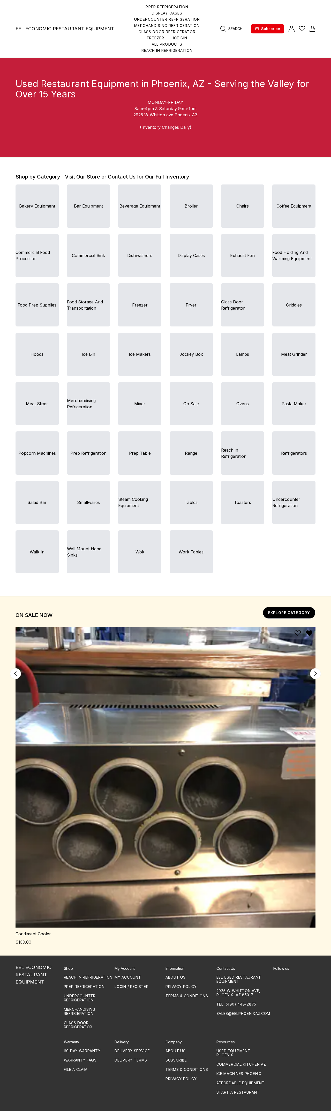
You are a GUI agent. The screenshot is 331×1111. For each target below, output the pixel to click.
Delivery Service (132, 1051)
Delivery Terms (131, 1060)
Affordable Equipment (240, 1083)
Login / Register (131, 986)
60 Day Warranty (82, 1051)
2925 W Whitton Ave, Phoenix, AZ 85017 (238, 992)
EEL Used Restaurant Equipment (238, 979)
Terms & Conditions (187, 996)
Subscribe (270, 28)
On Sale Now (34, 615)
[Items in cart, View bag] (312, 29)
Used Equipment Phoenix (233, 1053)
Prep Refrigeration (84, 986)
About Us (176, 977)
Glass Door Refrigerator (78, 1025)
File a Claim (76, 1069)
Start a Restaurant (238, 1092)
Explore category (289, 612)
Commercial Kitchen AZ (241, 1064)
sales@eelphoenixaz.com (243, 1013)
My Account (128, 977)
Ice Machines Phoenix (239, 1073)
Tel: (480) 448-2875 (236, 1004)
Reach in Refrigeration (88, 977)
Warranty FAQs (80, 1060)
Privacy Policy (181, 986)
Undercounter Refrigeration (80, 998)
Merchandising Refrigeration (79, 1011)
